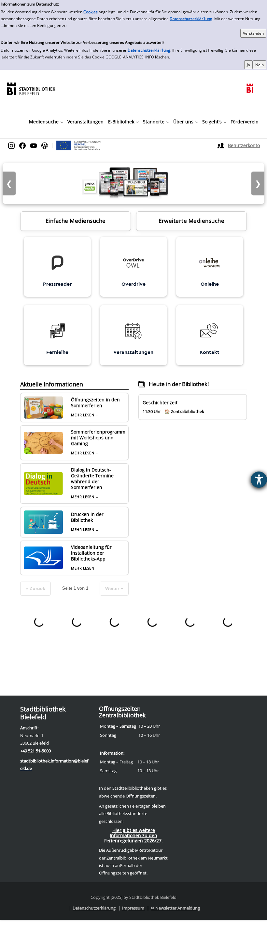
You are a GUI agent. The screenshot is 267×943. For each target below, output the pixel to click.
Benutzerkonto (244, 145)
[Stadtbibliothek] (31, 88)
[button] (46, 121)
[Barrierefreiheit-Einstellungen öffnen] (259, 480)
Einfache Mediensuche (76, 220)
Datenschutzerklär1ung (191, 18)
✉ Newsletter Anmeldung (175, 908)
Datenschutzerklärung (94, 908)
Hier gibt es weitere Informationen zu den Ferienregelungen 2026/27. (133, 835)
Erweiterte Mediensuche (191, 220)
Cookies (90, 11)
